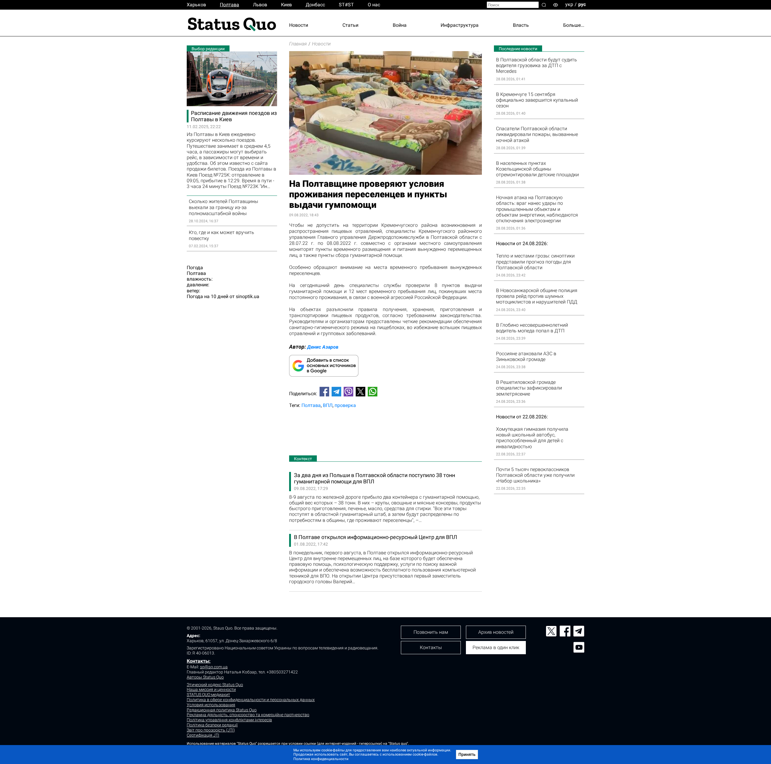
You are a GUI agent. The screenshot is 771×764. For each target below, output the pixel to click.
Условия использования (211, 704)
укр (569, 4)
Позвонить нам (431, 632)
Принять (467, 754)
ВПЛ (327, 405)
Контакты (198, 661)
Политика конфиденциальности (320, 759)
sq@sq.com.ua (214, 666)
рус (582, 4)
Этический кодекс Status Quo (215, 684)
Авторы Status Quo (205, 677)
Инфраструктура (460, 25)
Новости (298, 25)
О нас (374, 5)
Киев (286, 5)
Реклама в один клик (496, 647)
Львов (260, 5)
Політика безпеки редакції (212, 724)
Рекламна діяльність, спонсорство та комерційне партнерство (248, 714)
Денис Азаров (323, 347)
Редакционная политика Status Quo (222, 709)
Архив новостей (495, 632)
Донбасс (315, 5)
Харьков (196, 5)
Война (400, 25)
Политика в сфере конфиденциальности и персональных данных (251, 699)
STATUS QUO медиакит (208, 694)
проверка (345, 405)
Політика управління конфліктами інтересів (229, 719)
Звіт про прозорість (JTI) (211, 730)
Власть (521, 25)
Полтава (229, 5)
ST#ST (346, 5)
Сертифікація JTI (203, 735)
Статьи (350, 25)
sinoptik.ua (247, 296)
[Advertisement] (385, 433)
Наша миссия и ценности (211, 689)
